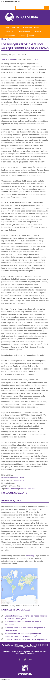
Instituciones (10, 36)
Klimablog (30, 556)
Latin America (18, 480)
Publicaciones (25, 31)
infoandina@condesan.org (25, 647)
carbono (31, 489)
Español (37, 59)
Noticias (15, 27)
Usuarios (38, 31)
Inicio (6, 27)
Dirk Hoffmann (12, 489)
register (13, 59)
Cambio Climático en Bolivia (12, 478)
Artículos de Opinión (31, 27)
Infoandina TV (10, 31)
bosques (22, 489)
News (10, 39)
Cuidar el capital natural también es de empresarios (26, 639)
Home (3, 39)
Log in (4, 59)
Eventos (21, 36)
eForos (31, 36)
